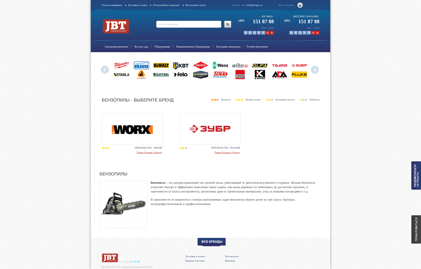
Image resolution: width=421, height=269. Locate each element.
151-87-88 (129, 261)
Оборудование (162, 46)
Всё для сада (141, 46)
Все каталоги (232, 256)
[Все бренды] (212, 242)
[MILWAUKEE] (121, 65)
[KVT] (181, 65)
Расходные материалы (228, 46)
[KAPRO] (260, 74)
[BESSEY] (240, 74)
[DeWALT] (161, 65)
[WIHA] (240, 65)
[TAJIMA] (279, 65)
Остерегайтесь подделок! (166, 5)
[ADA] (279, 74)
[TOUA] (220, 74)
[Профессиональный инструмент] (110, 261)
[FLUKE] (299, 74)
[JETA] (141, 74)
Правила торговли (195, 260)
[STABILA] (121, 74)
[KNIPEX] (200, 65)
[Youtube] (300, 5)
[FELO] (181, 74)
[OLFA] (260, 65)
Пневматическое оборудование (193, 46)
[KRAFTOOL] (161, 74)
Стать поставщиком (112, 5)
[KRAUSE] (141, 65)
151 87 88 (256, 21)
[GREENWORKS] (200, 74)
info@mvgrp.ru (254, 5)
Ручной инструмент (257, 46)
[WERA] (220, 65)
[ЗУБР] (299, 65)
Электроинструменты (116, 46)
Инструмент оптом (196, 5)
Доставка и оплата (137, 5)
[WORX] (132, 129)
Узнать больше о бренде (149, 152)
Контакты (230, 260)
